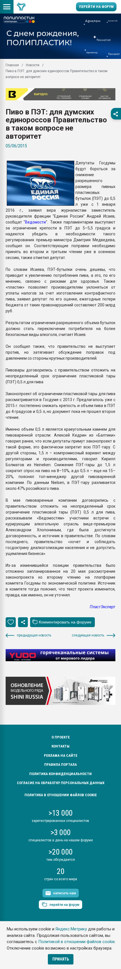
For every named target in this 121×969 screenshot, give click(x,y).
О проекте (60, 737)
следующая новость (88, 635)
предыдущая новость (34, 635)
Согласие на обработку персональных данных (60, 783)
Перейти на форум (96, 7)
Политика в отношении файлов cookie (60, 795)
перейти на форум (64, 905)
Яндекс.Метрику (71, 929)
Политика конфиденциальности (60, 774)
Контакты (60, 746)
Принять (60, 959)
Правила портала (60, 764)
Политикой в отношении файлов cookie (76, 941)
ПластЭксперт (102, 607)
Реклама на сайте (60, 755)
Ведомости (35, 222)
